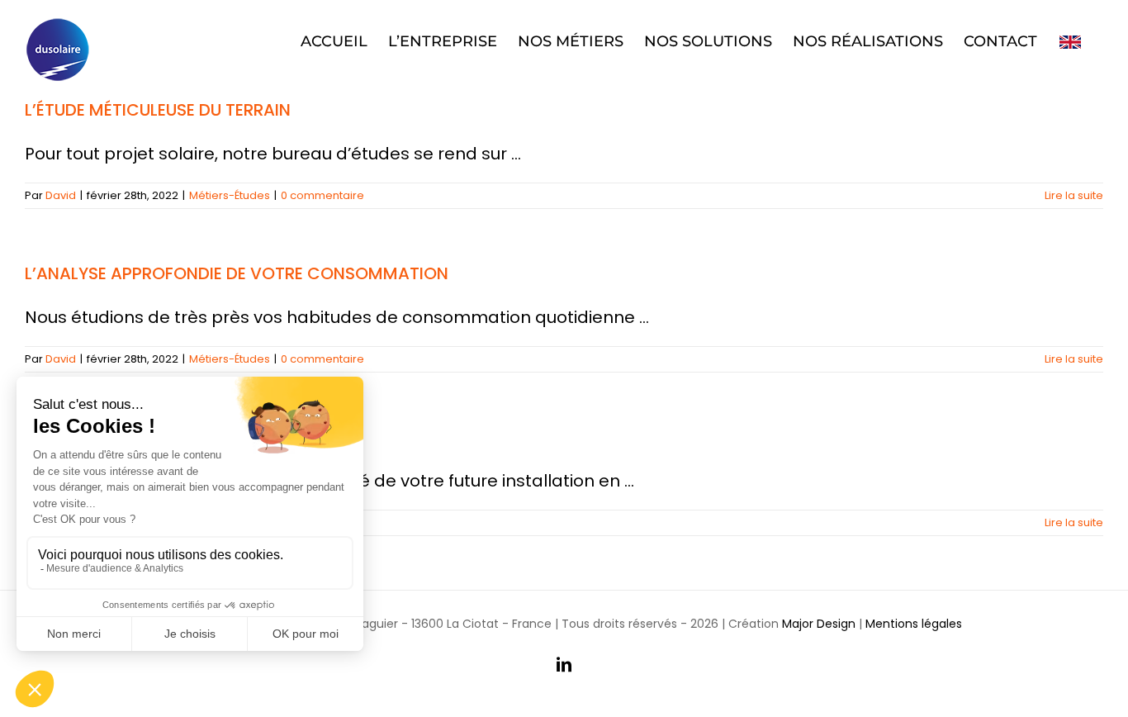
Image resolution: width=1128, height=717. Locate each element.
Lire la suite (1074, 195)
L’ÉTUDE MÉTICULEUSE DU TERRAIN (158, 109)
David (60, 195)
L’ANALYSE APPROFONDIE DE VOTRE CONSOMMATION (236, 273)
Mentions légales (913, 623)
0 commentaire (322, 195)
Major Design (818, 623)
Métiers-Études (229, 195)
